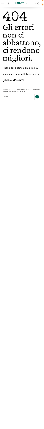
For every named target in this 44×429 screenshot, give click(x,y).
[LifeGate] (22, 3)
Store (12, 3)
